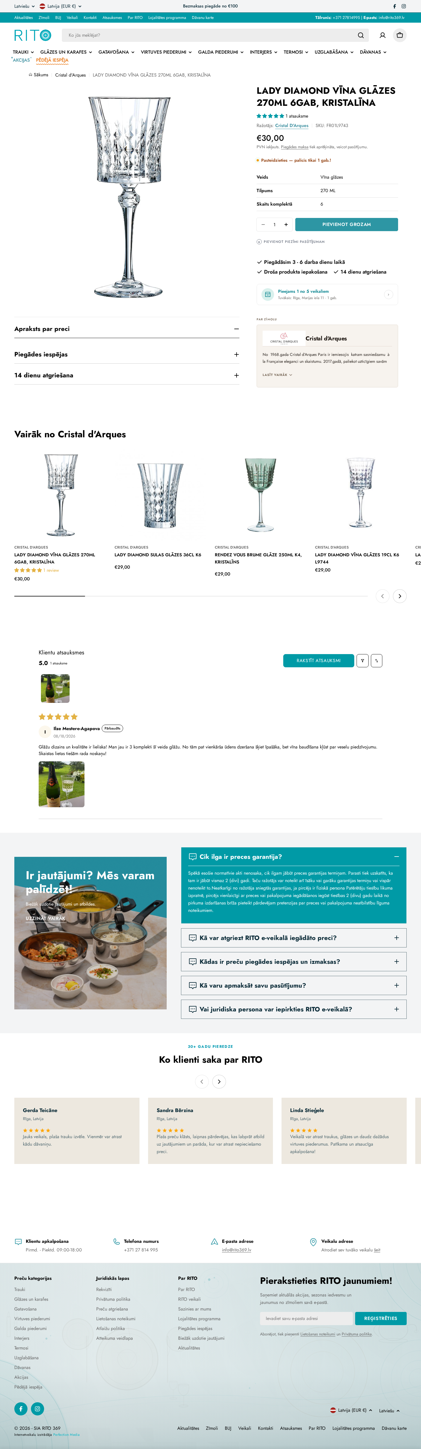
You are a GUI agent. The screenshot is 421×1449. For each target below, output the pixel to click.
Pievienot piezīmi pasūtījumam (291, 242)
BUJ (58, 17)
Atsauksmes (112, 17)
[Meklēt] (360, 35)
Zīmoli (44, 17)
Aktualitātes (23, 17)
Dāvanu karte (203, 17)
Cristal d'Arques (291, 125)
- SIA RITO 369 (46, 1428)
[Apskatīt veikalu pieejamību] (388, 294)
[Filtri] (363, 660)
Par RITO (135, 17)
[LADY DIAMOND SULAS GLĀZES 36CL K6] (160, 495)
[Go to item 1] (55, 688)
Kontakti (90, 17)
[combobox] (215, 35)
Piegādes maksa (294, 147)
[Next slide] (400, 596)
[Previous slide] (382, 596)
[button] (271, 116)
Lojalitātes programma (167, 17)
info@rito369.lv (236, 1250)
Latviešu (21, 6)
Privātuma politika (357, 1334)
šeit (377, 1250)
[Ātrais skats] (98, 461)
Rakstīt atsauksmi (319, 660)
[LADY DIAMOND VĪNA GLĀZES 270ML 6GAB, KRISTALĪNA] (60, 495)
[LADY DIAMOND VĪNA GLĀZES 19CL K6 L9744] (361, 495)
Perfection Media (66, 1434)
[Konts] (382, 35)
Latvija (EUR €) (62, 6)
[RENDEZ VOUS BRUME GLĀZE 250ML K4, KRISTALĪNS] (260, 495)
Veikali (72, 17)
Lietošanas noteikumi (317, 1334)
